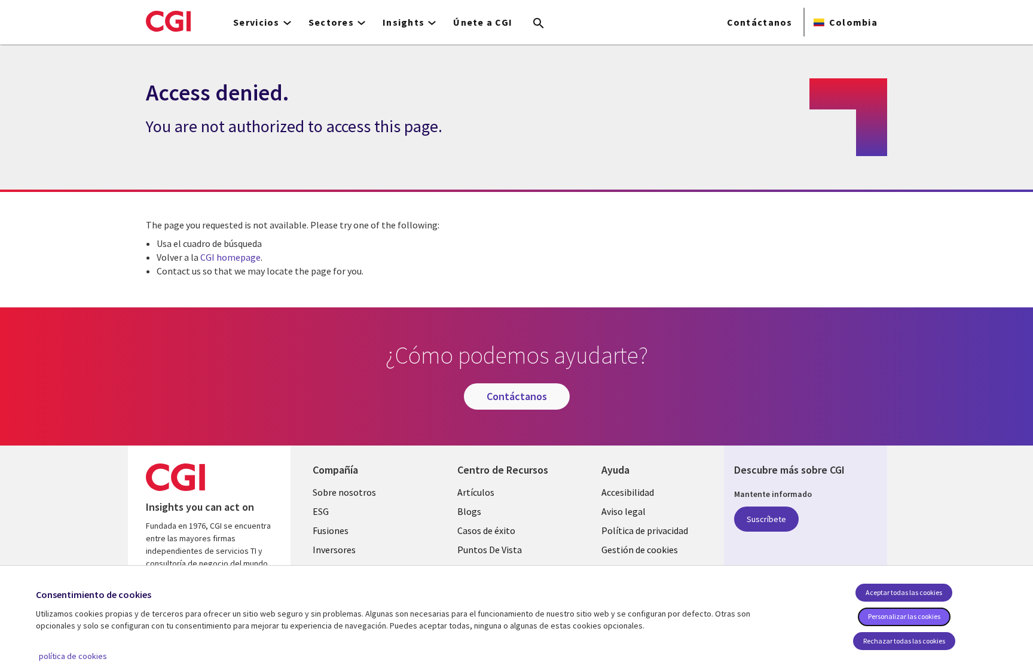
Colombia (853, 22)
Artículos (475, 492)
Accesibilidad (627, 492)
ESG (321, 511)
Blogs (469, 511)
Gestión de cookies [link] (639, 550)
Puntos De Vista (489, 550)
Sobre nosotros (344, 492)
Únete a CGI (482, 22)
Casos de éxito (486, 530)
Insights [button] (403, 22)
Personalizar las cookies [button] (904, 616)
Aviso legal (623, 511)
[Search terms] (539, 24)
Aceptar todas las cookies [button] (904, 592)
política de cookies (73, 656)
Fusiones (331, 530)
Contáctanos (760, 22)
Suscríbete (766, 519)
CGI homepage (230, 257)
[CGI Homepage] (168, 21)
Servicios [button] (256, 22)
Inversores (334, 550)
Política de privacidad (644, 530)
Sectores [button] (331, 22)
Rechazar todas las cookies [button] (904, 640)
